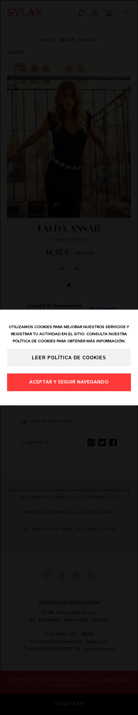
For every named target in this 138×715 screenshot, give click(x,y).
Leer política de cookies (69, 357)
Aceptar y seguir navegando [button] (69, 382)
